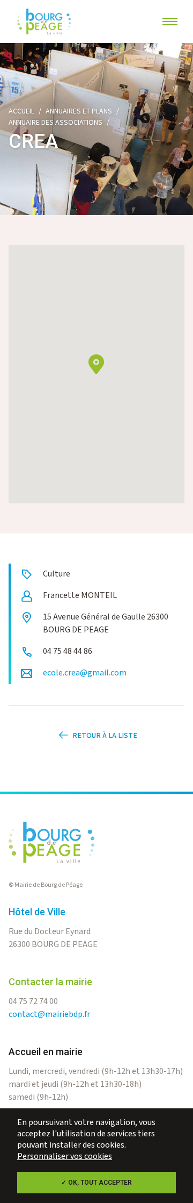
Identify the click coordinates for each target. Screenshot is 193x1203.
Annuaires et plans (79, 111)
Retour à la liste (104, 736)
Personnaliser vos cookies (64, 1156)
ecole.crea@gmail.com (85, 673)
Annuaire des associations (55, 122)
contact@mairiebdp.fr (49, 1014)
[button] (96, 364)
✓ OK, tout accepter (96, 1182)
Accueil (21, 111)
